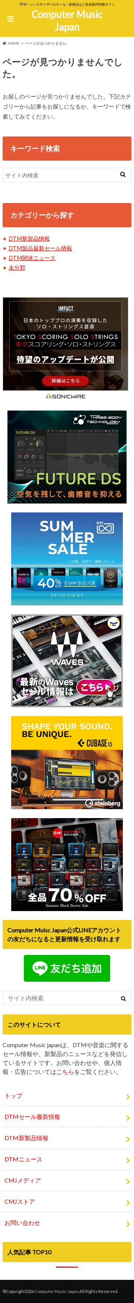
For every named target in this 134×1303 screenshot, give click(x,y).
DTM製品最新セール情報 (40, 248)
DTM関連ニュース (32, 257)
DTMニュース (23, 1158)
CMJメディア (22, 1180)
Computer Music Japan (67, 20)
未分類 (17, 267)
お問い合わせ (22, 1222)
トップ (13, 1095)
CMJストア (19, 1201)
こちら (65, 1071)
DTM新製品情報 (29, 238)
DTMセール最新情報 (32, 1116)
